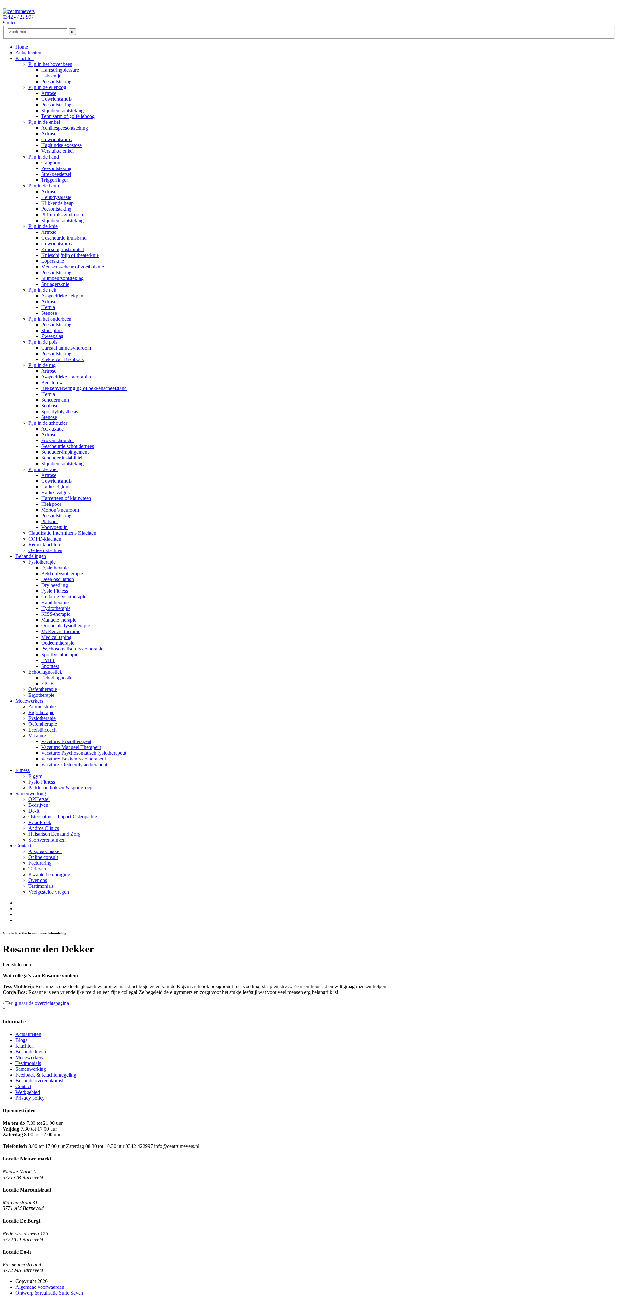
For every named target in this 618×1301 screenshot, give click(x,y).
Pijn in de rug (42, 365)
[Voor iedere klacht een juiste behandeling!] (19, 11)
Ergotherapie (41, 695)
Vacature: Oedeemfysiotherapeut (74, 764)
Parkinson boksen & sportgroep (60, 787)
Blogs (21, 1040)
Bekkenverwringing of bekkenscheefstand (84, 388)
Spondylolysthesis (59, 411)
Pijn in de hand (43, 156)
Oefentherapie (42, 689)
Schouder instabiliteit (62, 457)
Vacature (37, 735)
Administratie (42, 706)
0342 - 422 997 (18, 17)
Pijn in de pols (42, 342)
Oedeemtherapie (57, 643)
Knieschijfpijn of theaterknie (70, 255)
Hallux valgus (55, 492)
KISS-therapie (55, 614)
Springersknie (55, 284)
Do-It (33, 811)
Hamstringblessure (60, 70)
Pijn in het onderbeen (49, 319)
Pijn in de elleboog (47, 87)
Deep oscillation (57, 579)
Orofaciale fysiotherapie (65, 625)
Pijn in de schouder (47, 423)
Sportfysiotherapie (59, 654)
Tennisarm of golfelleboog (68, 116)
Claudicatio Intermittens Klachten (62, 533)
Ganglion (50, 162)
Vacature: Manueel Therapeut (71, 747)
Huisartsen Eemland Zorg (54, 834)
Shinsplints (52, 330)
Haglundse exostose (61, 145)
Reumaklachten (44, 544)
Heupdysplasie (56, 197)
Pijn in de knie (43, 226)
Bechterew (52, 382)
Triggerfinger (54, 180)
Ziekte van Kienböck (62, 359)
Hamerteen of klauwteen (66, 498)
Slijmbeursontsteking (62, 110)
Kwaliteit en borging (49, 874)
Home (21, 47)
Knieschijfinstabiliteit (62, 249)
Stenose (49, 313)
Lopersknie (52, 261)
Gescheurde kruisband (64, 238)
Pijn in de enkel (44, 122)
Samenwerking (30, 793)
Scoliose (49, 405)
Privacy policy (30, 1098)
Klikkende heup (57, 203)
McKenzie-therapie (60, 631)
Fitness (22, 770)
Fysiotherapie (42, 562)
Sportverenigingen (47, 839)
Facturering (40, 863)
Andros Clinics (43, 828)
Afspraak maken (45, 851)
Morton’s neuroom (60, 510)
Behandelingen (30, 556)
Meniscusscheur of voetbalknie (72, 266)
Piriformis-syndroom (62, 214)
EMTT (48, 660)
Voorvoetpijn (54, 527)
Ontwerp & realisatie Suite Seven (49, 1293)
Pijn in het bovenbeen (50, 64)
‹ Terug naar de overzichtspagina (36, 1003)
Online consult (43, 857)
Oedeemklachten (45, 550)
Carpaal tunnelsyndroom (66, 347)
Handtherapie (55, 602)
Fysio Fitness (54, 591)
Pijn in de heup (43, 185)
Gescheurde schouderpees (67, 446)
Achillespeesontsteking (64, 128)
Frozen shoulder (57, 440)
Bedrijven (38, 805)
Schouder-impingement (65, 452)
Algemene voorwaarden (39, 1287)
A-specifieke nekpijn (62, 295)
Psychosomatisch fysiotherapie (72, 648)
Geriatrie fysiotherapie (63, 596)
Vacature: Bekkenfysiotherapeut (73, 758)
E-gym (35, 776)
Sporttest (50, 666)
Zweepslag (52, 336)
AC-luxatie (52, 429)
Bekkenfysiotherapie (62, 573)
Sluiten (10, 22)
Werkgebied (27, 1092)
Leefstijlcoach (42, 729)
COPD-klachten (44, 538)
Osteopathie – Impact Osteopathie (62, 816)
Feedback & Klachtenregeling (45, 1075)
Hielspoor (51, 504)
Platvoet (49, 521)
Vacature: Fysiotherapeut (66, 741)
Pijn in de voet (43, 469)
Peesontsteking (56, 81)
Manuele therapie (58, 620)
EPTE (47, 683)
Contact (23, 845)
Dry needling (54, 585)
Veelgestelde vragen (48, 892)
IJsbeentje (51, 75)
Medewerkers (29, 701)
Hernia (48, 307)
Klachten (24, 58)
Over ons (37, 880)
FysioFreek (39, 822)
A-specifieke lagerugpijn (66, 376)
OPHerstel (39, 799)
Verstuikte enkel (57, 151)
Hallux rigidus (55, 486)
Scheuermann (55, 400)
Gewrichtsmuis (56, 99)
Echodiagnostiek (45, 672)
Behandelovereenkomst (39, 1080)
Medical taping (56, 637)
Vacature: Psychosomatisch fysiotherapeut (83, 753)
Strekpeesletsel (56, 174)
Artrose (48, 93)
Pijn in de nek (42, 290)
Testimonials (41, 886)
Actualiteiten (28, 52)
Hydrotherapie (55, 608)
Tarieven (37, 868)
